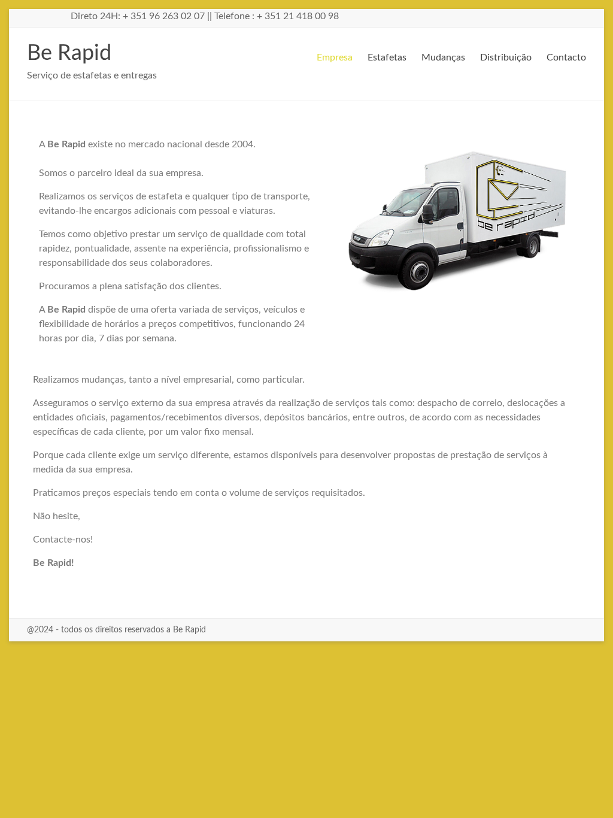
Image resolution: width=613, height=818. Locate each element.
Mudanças (443, 57)
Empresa (335, 57)
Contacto (566, 57)
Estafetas (387, 57)
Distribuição (506, 57)
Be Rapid (69, 53)
